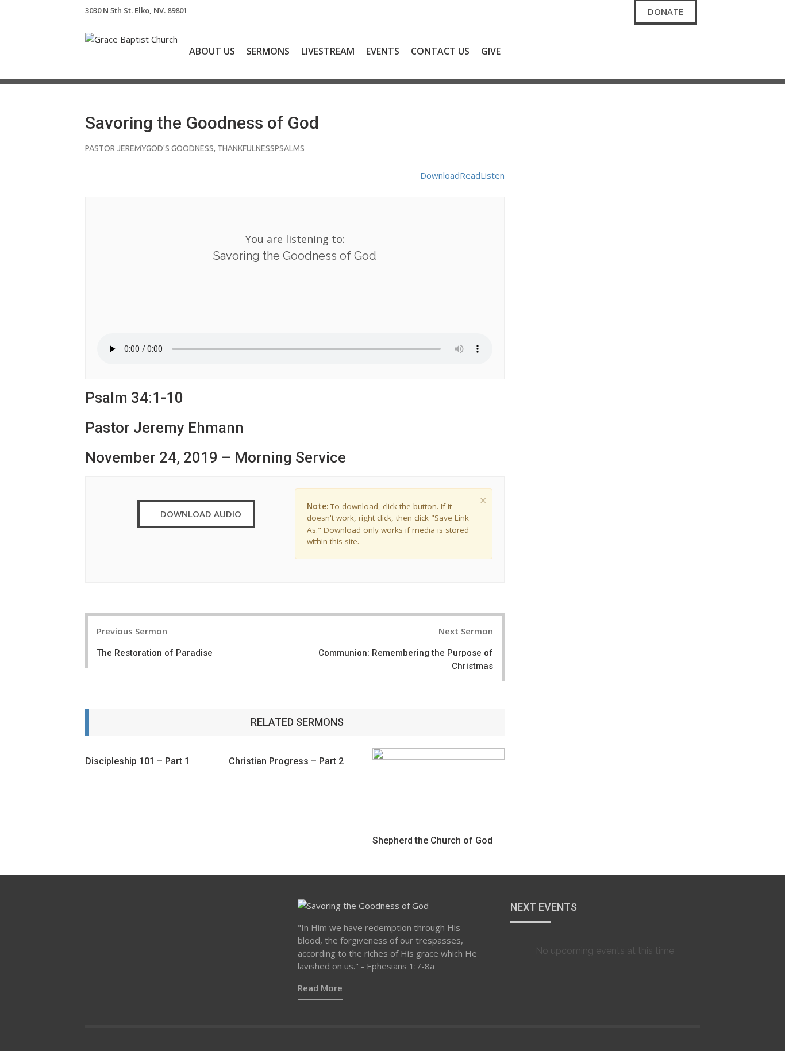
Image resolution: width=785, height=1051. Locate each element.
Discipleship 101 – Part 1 (137, 761)
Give (491, 51)
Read (470, 175)
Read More (320, 988)
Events (382, 51)
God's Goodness (180, 148)
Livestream (328, 51)
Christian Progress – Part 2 (286, 761)
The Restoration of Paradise (155, 653)
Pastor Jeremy (115, 148)
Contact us (440, 51)
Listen (492, 175)
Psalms (290, 148)
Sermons (268, 51)
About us (212, 51)
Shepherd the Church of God (432, 840)
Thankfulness (246, 148)
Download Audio (199, 513)
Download (440, 175)
